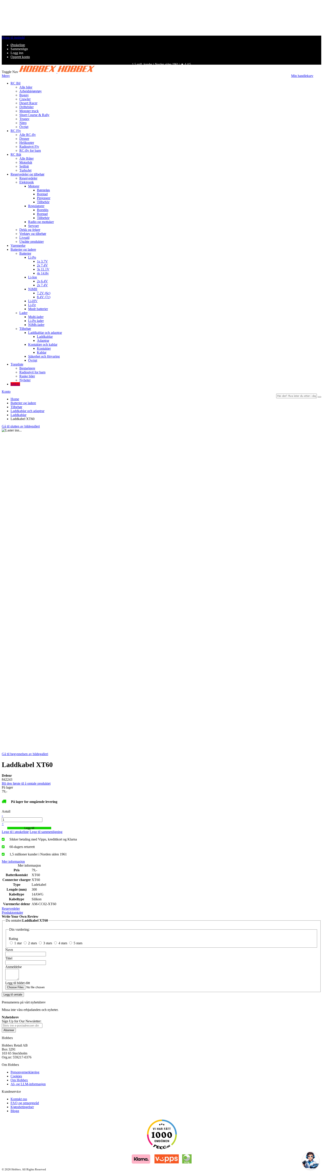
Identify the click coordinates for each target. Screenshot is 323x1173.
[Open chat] (310, 1160)
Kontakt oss (19, 1099)
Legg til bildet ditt (17, 983)
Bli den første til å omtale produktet (26, 783)
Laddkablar (18, 415)
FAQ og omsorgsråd (25, 1103)
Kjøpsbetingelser (22, 1107)
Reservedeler (11, 908)
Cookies (16, 1076)
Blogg (15, 1111)
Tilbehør (16, 407)
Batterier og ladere (23, 403)
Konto (6, 391)
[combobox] (296, 396)
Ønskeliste (18, 45)
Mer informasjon (13, 861)
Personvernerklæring (25, 1072)
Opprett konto (20, 57)
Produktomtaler (12, 912)
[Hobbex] (57, 72)
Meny (6, 76)
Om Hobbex (19, 1080)
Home (15, 399)
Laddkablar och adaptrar (27, 411)
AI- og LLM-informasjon (28, 1084)
